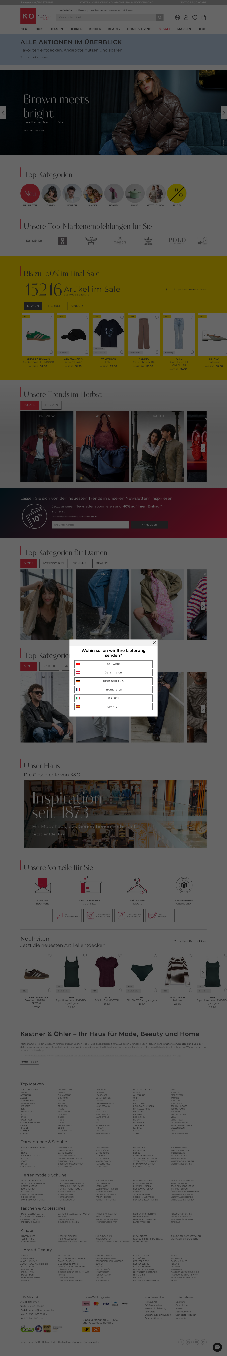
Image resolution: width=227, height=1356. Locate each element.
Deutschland (113, 681)
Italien (113, 698)
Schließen (154, 642)
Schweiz (113, 664)
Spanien (114, 706)
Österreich (113, 672)
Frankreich (113, 689)
